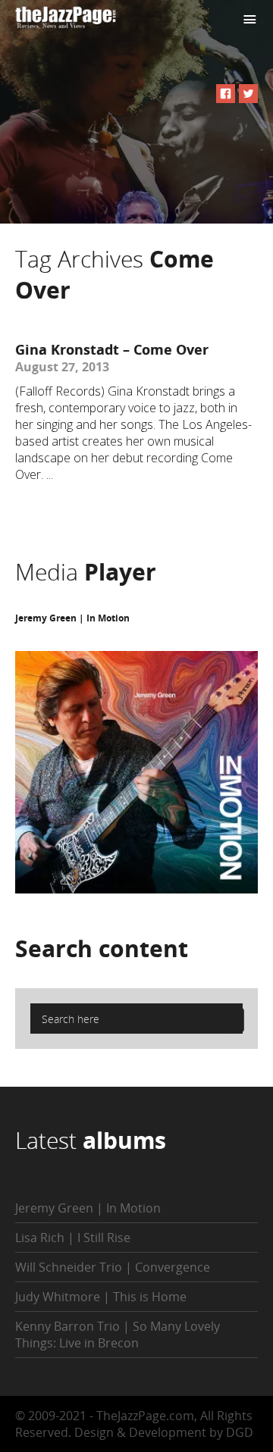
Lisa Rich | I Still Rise (72, 1237)
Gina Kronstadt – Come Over (112, 349)
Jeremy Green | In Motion (72, 618)
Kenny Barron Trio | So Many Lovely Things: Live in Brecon (117, 1334)
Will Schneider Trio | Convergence (112, 1267)
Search (101, 948)
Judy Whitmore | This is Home (101, 1296)
